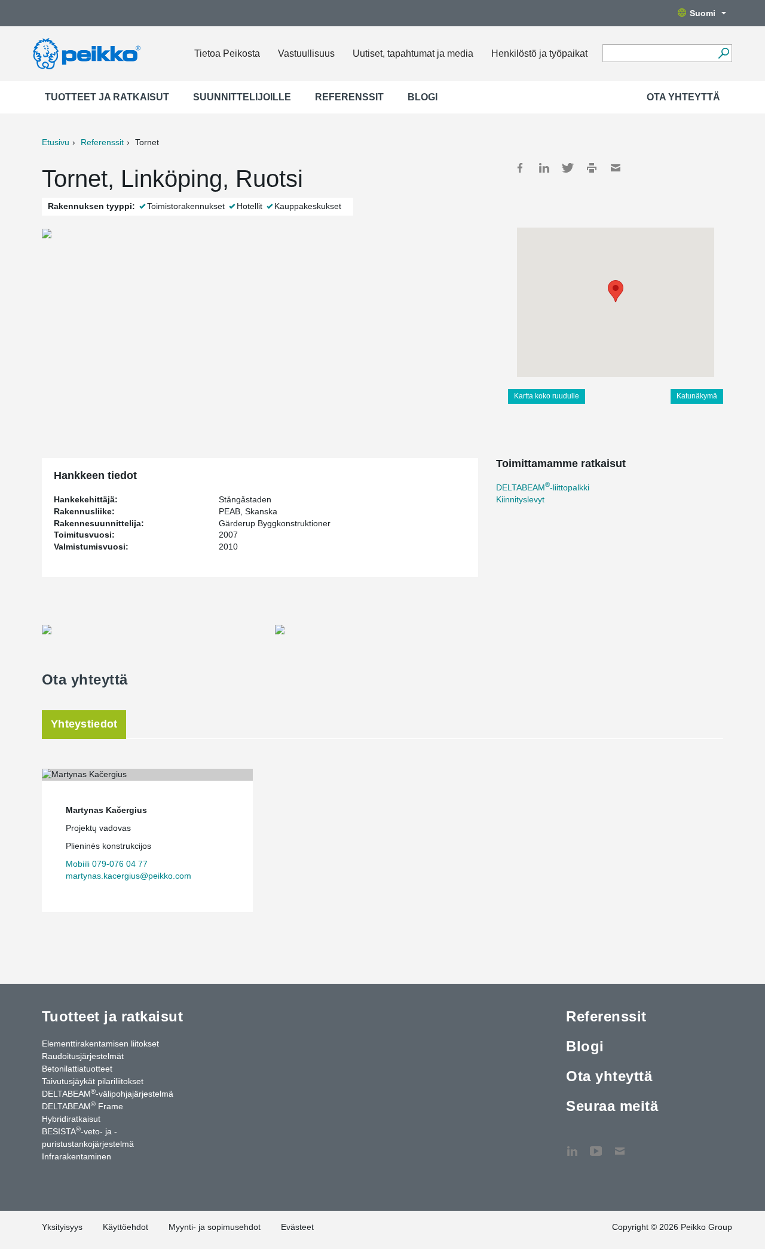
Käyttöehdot (125, 1227)
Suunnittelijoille (242, 97)
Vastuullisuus (306, 53)
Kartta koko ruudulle (546, 396)
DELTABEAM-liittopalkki (542, 487)
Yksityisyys (62, 1227)
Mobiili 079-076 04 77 (107, 864)
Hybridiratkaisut (71, 1119)
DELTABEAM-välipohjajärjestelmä (107, 1093)
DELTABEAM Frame (82, 1105)
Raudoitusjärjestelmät (83, 1056)
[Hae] (723, 53)
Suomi (702, 13)
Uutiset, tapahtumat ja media (413, 53)
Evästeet (297, 1227)
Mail (616, 168)
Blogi (422, 97)
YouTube (596, 1145)
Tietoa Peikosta (227, 53)
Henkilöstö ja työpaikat (539, 53)
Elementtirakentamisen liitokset (100, 1043)
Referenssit (349, 97)
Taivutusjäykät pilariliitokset (92, 1081)
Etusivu (55, 142)
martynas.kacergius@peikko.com (128, 875)
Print (592, 168)
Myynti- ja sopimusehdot (215, 1227)
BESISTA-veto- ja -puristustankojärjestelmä (88, 1137)
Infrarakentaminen (76, 1156)
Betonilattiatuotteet (77, 1068)
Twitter (568, 168)
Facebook (520, 168)
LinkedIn (544, 168)
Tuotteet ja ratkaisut (107, 97)
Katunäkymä (697, 396)
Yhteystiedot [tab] (84, 724)
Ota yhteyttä (683, 97)
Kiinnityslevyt (520, 499)
